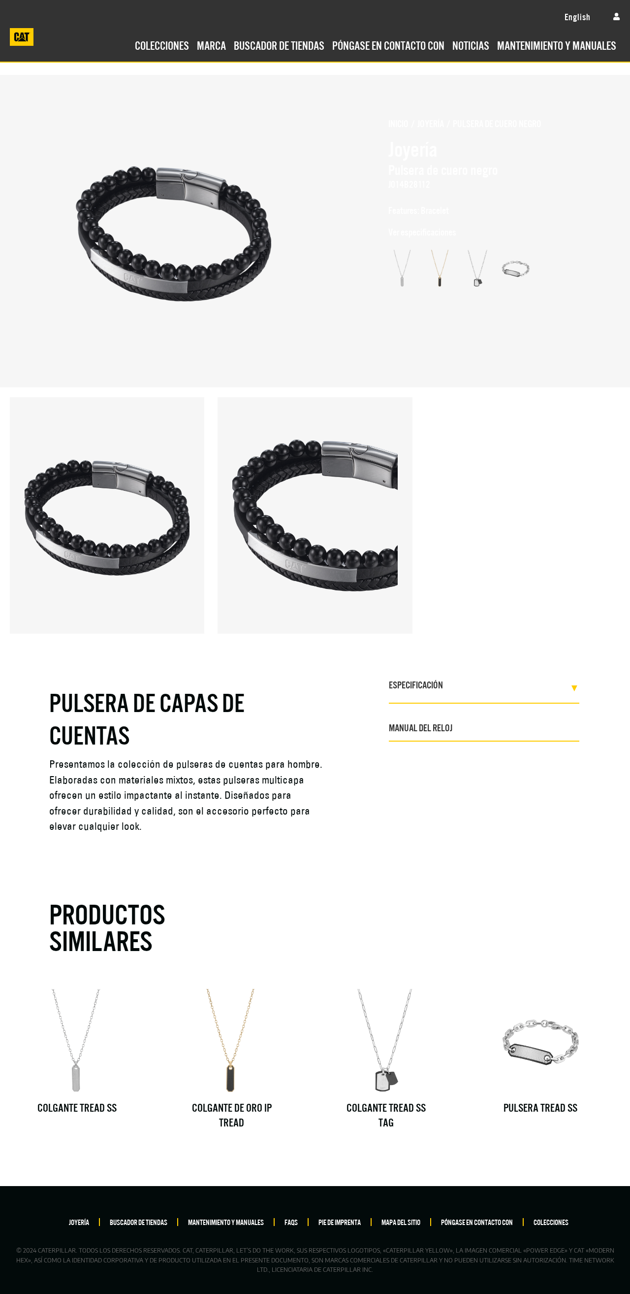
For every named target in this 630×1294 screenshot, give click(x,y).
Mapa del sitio (400, 1221)
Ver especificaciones (422, 231)
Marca (211, 44)
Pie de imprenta (339, 1221)
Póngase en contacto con (388, 44)
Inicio (398, 123)
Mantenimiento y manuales (556, 44)
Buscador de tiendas (279, 44)
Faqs (291, 1221)
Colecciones (162, 44)
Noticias (470, 44)
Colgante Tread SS (77, 1106)
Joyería (430, 123)
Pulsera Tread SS (540, 1106)
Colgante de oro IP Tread (232, 1113)
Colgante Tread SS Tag (386, 1113)
